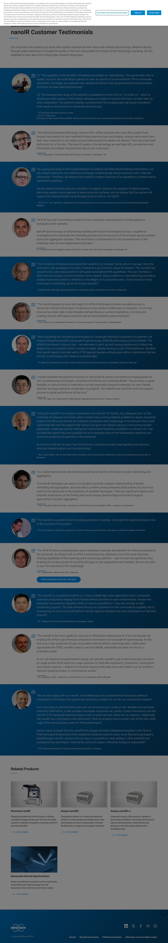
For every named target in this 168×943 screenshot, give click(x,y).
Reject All (138, 13)
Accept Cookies (154, 13)
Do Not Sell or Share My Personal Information (112, 13)
